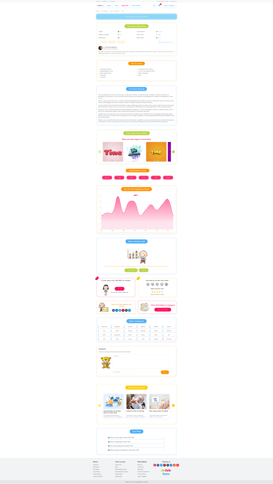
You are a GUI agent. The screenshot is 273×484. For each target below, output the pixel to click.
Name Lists (118, 464)
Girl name (104, 42)
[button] (99, 151)
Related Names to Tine (106, 71)
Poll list (144, 270)
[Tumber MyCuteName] (167, 465)
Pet (169, 335)
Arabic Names (97, 474)
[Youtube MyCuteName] (177, 465)
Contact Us (141, 467)
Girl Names (112, 1)
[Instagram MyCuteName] (154, 465)
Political (169, 330)
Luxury (130, 339)
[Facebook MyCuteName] (158, 465)
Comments (103, 75)
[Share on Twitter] (119, 310)
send (165, 372)
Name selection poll (105, 73)
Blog (139, 75)
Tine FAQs (103, 77)
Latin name (121, 42)
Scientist (143, 330)
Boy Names (104, 1)
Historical (104, 326)
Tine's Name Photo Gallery (145, 69)
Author (156, 330)
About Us (140, 464)
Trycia (168, 177)
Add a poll (130, 270)
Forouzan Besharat (111, 47)
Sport (130, 335)
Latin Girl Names (114, 11)
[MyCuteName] (100, 5)
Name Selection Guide (162, 1)
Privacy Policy (142, 474)
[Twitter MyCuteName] (161, 465)
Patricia (107, 177)
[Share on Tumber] (126, 310)
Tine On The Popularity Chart (146, 71)
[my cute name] (166, 472)
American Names (98, 476)
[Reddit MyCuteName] (174, 465)
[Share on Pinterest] (123, 310)
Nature (156, 326)
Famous (130, 330)
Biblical (143, 326)
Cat (104, 339)
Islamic (130, 326)
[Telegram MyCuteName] (171, 465)
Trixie (143, 177)
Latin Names (96, 471)
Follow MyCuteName (162, 309)
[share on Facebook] (113, 310)
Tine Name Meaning (105, 69)
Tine (122, 11)
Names (98, 1)
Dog (117, 339)
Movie (104, 335)
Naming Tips (173, 1)
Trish (155, 177)
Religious (117, 326)
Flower (169, 326)
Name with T (112, 42)
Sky (104, 330)
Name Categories (143, 73)
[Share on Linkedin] (116, 310)
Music (155, 335)
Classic (156, 339)
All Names (169, 339)
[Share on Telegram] (129, 310)
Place (143, 335)
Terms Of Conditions (143, 471)
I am (119, 288)
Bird (117, 330)
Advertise (140, 469)
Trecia (131, 177)
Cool (143, 339)
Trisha (119, 177)
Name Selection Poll (121, 469)
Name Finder (119, 474)
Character (117, 335)
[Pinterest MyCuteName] (164, 465)
